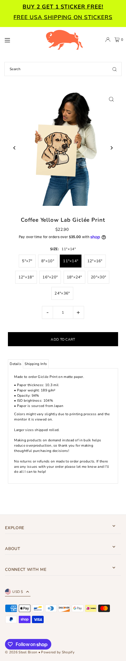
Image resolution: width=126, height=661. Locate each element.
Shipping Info (36, 363)
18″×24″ (74, 277)
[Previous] (14, 147)
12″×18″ (26, 277)
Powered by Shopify (57, 652)
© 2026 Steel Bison (21, 652)
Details (15, 363)
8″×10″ (47, 261)
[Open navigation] (22, 39)
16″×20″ (50, 277)
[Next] (111, 147)
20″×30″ (98, 277)
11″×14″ (70, 261)
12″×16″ (95, 261)
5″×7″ (27, 261)
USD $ (17, 591)
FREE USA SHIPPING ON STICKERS (62, 17)
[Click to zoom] (111, 99)
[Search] (115, 69)
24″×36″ (62, 293)
